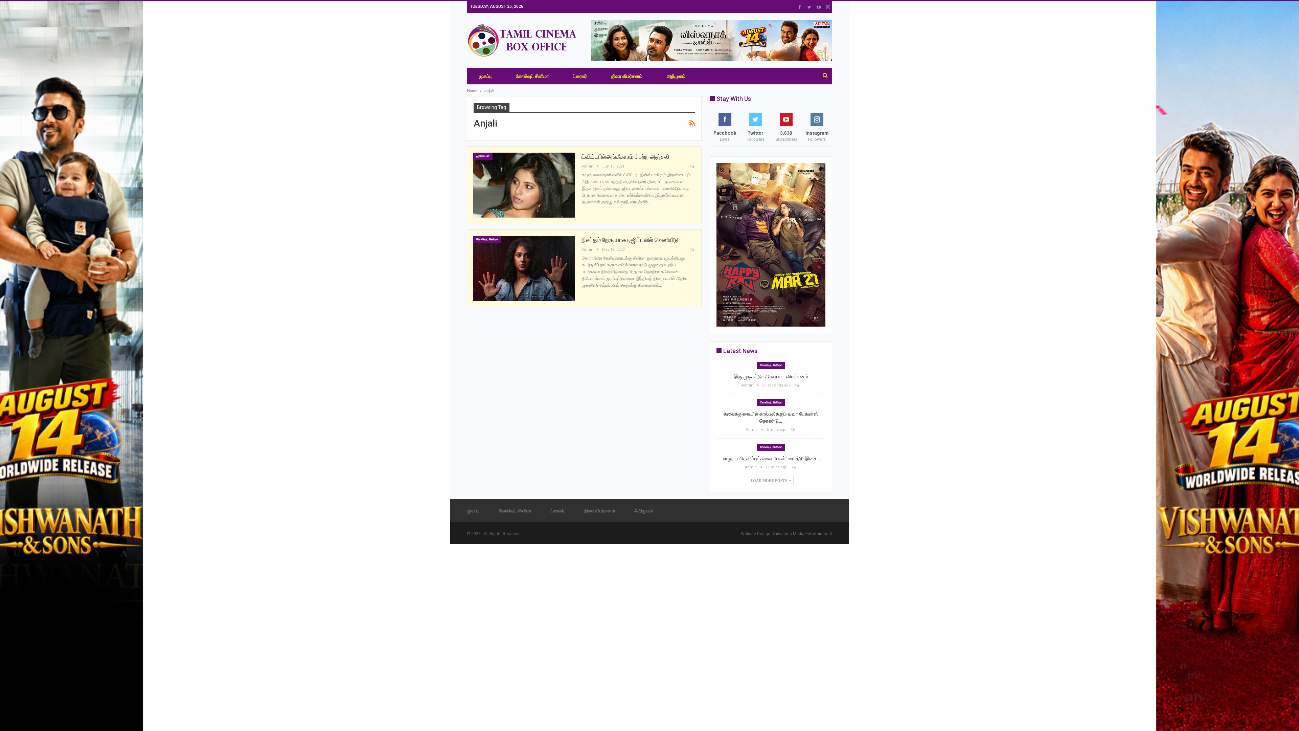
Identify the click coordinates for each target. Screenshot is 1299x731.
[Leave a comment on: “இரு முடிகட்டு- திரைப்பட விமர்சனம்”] (797, 385)
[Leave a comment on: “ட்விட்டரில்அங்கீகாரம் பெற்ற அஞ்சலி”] (692, 166)
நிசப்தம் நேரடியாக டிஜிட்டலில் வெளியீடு (630, 239)
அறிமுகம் (676, 76)
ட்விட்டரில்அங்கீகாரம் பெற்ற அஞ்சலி (625, 156)
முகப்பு (485, 76)
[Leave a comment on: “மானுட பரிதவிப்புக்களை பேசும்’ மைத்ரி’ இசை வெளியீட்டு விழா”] (794, 467)
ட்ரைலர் (580, 76)
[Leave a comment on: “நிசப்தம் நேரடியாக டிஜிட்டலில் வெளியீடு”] (692, 250)
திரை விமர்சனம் (626, 76)
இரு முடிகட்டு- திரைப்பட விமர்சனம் (771, 377)
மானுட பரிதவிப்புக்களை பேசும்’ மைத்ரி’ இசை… (771, 459)
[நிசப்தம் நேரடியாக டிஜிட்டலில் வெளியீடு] (524, 268)
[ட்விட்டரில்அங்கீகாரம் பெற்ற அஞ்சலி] (524, 185)
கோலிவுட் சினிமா (532, 76)
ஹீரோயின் (482, 156)
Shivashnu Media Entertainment (802, 533)
